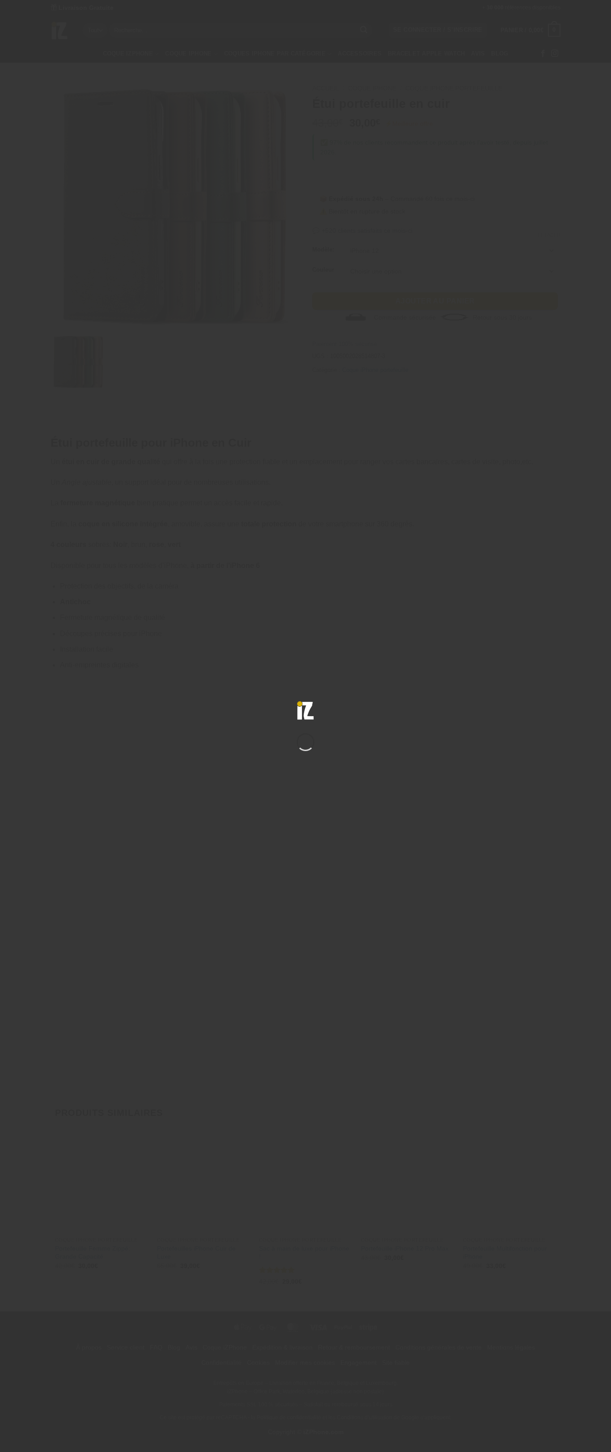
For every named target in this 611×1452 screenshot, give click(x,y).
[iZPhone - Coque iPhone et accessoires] (305, 710)
